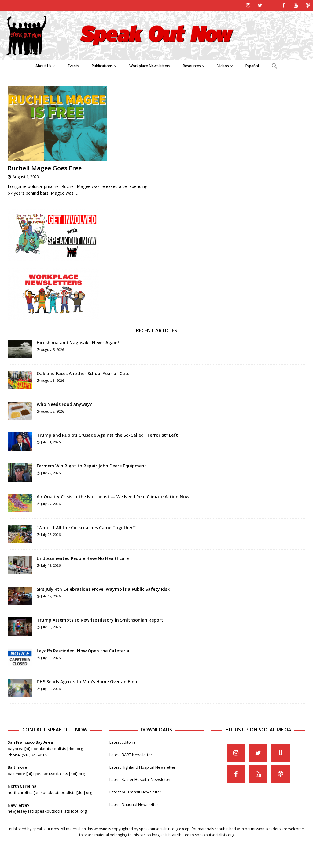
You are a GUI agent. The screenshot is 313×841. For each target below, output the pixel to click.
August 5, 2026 (52, 349)
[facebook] (283, 5)
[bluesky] (272, 5)
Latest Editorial (123, 742)
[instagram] (248, 5)
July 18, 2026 (51, 565)
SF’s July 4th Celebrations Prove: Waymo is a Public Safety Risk (103, 589)
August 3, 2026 (52, 380)
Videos (223, 65)
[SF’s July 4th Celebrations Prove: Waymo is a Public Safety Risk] (20, 596)
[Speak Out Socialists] (156, 56)
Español (252, 65)
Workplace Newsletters (149, 65)
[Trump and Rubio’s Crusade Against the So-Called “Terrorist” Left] (20, 441)
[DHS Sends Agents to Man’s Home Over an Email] (20, 688)
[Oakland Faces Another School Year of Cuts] (20, 380)
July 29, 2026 (51, 473)
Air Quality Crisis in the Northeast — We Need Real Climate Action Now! (113, 497)
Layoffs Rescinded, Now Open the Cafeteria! (84, 651)
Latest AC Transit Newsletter (135, 792)
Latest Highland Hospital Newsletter (142, 767)
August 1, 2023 (26, 176)
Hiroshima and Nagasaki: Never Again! (78, 342)
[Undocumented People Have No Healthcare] (20, 565)
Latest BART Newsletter (130, 754)
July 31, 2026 (51, 442)
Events (73, 65)
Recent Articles (156, 330)
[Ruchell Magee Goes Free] (79, 123)
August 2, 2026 (52, 411)
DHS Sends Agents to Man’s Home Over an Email (88, 681)
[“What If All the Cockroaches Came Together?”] (20, 534)
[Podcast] (307, 5)
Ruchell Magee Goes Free (45, 168)
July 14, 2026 (51, 688)
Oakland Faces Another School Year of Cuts (83, 373)
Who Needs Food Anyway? (64, 404)
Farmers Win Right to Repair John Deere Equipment (91, 466)
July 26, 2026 (51, 534)
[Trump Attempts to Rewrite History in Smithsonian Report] (20, 626)
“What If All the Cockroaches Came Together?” (87, 527)
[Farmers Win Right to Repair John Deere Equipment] (20, 472)
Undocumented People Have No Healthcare (83, 558)
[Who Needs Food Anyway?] (20, 411)
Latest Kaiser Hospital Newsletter (140, 779)
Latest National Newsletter (133, 804)
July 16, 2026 (51, 627)
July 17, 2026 (51, 596)
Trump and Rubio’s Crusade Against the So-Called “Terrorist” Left (107, 435)
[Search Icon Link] (274, 66)
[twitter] (260, 5)
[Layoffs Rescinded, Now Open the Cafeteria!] (20, 657)
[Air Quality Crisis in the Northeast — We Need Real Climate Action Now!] (20, 503)
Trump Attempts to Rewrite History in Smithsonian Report (100, 620)
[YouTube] (295, 5)
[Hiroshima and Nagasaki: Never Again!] (20, 349)
